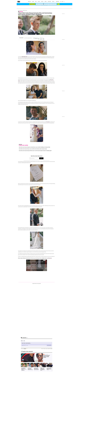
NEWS (33, 1)
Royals (39, 1)
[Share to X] (38, 38)
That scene (48, 121)
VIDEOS (45, 1)
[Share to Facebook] (36, 38)
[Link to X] (64, 1)
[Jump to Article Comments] (33, 38)
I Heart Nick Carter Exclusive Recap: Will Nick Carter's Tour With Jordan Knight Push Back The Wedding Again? (35, 150)
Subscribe (57, 1)
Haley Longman (21, 37)
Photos (21, 10)
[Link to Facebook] (60, 1)
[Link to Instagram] (62, 1)
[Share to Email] (43, 38)
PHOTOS (42, 1)
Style (36, 1)
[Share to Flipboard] (41, 38)
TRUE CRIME (49, 1)
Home (19, 10)
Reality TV (29, 1)
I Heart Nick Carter (24, 10)
